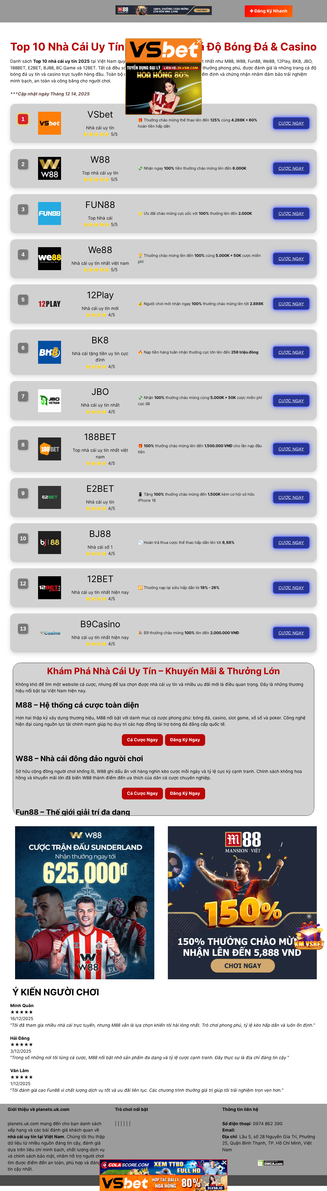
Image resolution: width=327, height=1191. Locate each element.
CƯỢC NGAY (291, 123)
